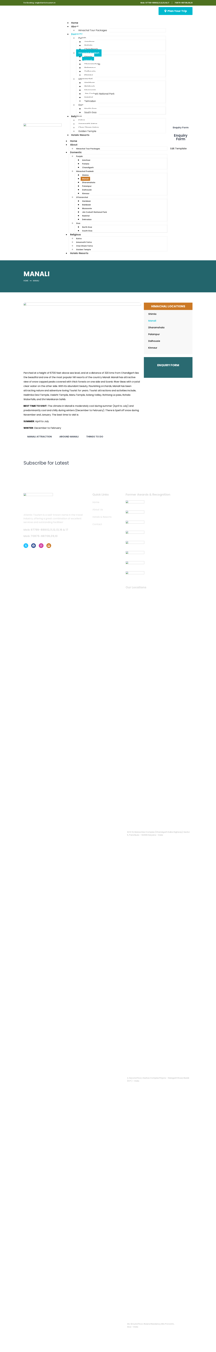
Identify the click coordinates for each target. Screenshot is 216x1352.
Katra (79, 238)
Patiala (85, 164)
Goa (80, 105)
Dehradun (90, 101)
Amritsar (86, 160)
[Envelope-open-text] (48, 545)
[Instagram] (41, 545)
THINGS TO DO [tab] (94, 436)
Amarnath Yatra (84, 242)
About (74, 26)
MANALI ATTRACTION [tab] (39, 436)
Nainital (86, 216)
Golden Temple (83, 249)
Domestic (77, 34)
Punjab (82, 38)
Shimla (85, 175)
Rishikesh (86, 205)
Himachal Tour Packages (92, 30)
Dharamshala (88, 182)
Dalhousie (87, 190)
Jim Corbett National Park (99, 93)
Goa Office (133, 1317)
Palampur (87, 186)
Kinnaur (88, 75)
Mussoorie (87, 208)
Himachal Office (136, 1071)
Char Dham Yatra (84, 246)
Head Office (133, 825)
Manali (85, 179)
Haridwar (86, 201)
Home (73, 141)
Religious (76, 116)
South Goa (90, 112)
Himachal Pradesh (88, 53)
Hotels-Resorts (80, 135)
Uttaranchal (85, 79)
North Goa (87, 227)
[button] (159, 710)
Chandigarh (91, 49)
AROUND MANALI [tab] (69, 436)
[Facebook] (33, 545)
